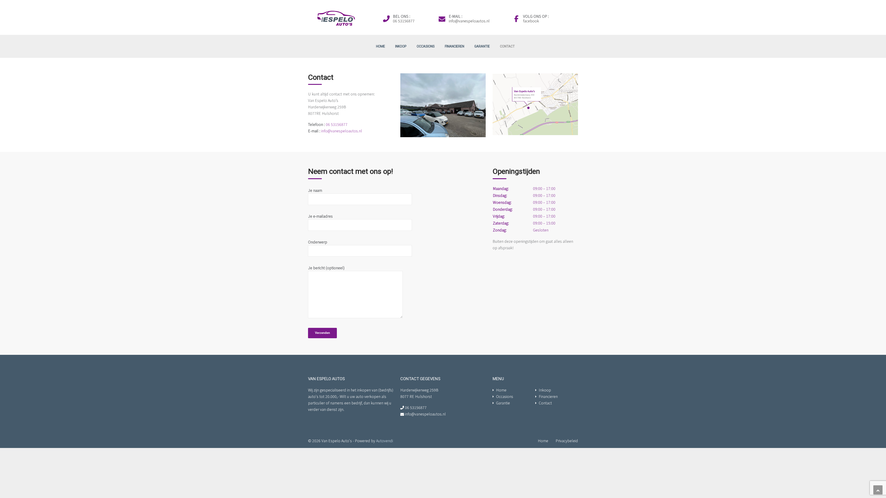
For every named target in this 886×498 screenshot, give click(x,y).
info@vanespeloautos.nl (469, 21)
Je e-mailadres (320, 216)
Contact (507, 46)
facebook (531, 21)
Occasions (426, 46)
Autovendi (384, 440)
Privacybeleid (567, 440)
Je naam (315, 190)
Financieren (454, 46)
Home (380, 46)
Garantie (482, 46)
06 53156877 (404, 21)
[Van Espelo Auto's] (335, 18)
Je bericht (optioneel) (326, 267)
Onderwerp (317, 242)
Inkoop (401, 46)
